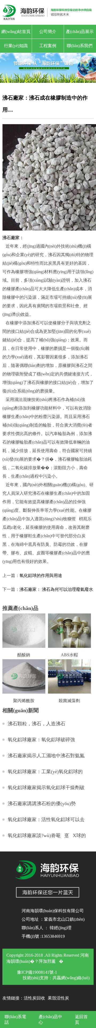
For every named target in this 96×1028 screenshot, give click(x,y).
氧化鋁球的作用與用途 (40, 575)
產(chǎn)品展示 (80, 31)
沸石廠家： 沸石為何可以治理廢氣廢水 (56, 589)
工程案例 (47, 45)
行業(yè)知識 (16, 45)
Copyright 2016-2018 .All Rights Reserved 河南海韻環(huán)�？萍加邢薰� (47, 958)
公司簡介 (47, 31)
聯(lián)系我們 (80, 45)
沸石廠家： (13, 237)
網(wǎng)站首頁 (15, 31)
